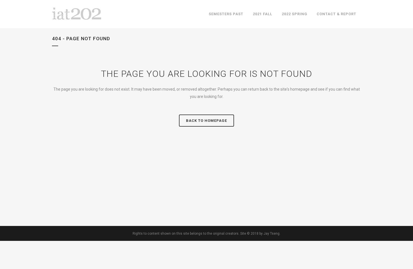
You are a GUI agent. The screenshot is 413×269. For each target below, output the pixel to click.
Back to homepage (206, 120)
